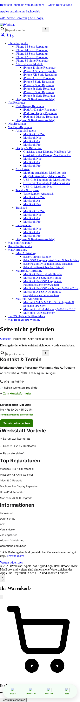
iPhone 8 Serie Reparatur (38, 81)
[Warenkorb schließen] (1, 597)
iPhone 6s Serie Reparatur (39, 88)
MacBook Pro (32, 144)
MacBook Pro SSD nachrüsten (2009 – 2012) (51, 288)
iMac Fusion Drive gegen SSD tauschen (48, 263)
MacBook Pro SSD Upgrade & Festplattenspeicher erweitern (42, 283)
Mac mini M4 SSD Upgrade (16, 498)
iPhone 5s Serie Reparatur (39, 95)
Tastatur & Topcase (27, 190)
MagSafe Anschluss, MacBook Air (44, 172)
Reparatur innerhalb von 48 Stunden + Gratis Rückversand (36, 4)
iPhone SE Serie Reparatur (32, 60)
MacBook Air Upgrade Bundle (42, 277)
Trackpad (21, 207)
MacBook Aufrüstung (29, 270)
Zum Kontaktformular (17, 393)
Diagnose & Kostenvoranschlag (35, 99)
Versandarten (8, 529)
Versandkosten (15, 555)
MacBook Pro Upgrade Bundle (42, 274)
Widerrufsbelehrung (12, 540)
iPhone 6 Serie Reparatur (38, 92)
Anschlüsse (23, 169)
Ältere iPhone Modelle (29, 64)
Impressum (6, 513)
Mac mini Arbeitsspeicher (39, 312)
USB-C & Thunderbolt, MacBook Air (46, 183)
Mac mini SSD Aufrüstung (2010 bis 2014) (49, 309)
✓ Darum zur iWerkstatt (15, 438)
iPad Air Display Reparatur (40, 109)
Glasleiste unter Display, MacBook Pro (47, 155)
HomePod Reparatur (12, 492)
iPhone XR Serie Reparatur (40, 74)
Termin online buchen (16, 423)
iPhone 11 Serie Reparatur (39, 67)
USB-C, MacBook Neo (37, 186)
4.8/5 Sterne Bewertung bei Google (21, 18)
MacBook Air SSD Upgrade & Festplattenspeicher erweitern (42, 293)
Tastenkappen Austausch (38, 193)
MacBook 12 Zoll (34, 134)
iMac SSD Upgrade (11, 480)
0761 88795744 (14, 381)
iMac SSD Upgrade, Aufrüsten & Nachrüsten (51, 260)
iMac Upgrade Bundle (37, 256)
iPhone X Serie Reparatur (39, 78)
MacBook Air (31, 141)
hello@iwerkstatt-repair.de (20, 387)
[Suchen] (45, 29)
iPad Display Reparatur (30, 106)
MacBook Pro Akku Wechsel (17, 468)
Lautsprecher (23, 225)
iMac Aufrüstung (26, 253)
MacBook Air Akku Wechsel (16, 474)
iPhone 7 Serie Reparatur (38, 85)
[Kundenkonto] (3, 36)
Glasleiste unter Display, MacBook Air (47, 151)
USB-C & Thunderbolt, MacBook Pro (46, 179)
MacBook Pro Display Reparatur (19, 486)
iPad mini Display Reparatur (40, 116)
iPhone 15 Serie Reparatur (32, 46)
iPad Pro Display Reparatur (40, 113)
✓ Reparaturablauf (12, 453)
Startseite (5, 338)
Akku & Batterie (26, 130)
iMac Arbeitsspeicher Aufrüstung (43, 267)
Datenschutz (7, 518)
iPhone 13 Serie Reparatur (32, 53)
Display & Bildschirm (29, 148)
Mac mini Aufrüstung (29, 298)
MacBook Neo (32, 137)
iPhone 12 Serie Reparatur (32, 57)
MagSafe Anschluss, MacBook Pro (44, 176)
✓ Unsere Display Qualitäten (18, 446)
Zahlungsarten (8, 534)
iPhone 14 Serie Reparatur (32, 50)
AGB (2, 524)
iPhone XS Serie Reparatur (40, 71)
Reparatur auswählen (13, 699)
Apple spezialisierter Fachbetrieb (20, 11)
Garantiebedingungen (13, 545)
